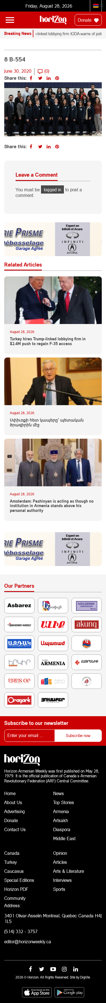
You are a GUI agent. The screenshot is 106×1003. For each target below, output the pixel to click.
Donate (85, 20)
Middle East (64, 838)
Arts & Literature (68, 871)
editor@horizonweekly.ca (27, 941)
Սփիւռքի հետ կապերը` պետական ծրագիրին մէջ (47, 422)
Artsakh (60, 820)
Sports (59, 889)
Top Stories (63, 802)
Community (14, 898)
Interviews (62, 880)
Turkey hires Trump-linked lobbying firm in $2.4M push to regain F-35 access (48, 341)
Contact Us (15, 829)
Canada (12, 853)
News (58, 793)
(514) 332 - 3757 (21, 931)
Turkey (10, 862)
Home (10, 793)
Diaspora (61, 829)
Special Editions (19, 880)
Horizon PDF (16, 889)
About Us (13, 802)
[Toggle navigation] (10, 20)
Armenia (61, 811)
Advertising (14, 811)
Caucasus (14, 871)
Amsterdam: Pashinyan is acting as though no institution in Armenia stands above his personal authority (52, 506)
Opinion (60, 853)
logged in (52, 189)
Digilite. (85, 977)
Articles (60, 862)
